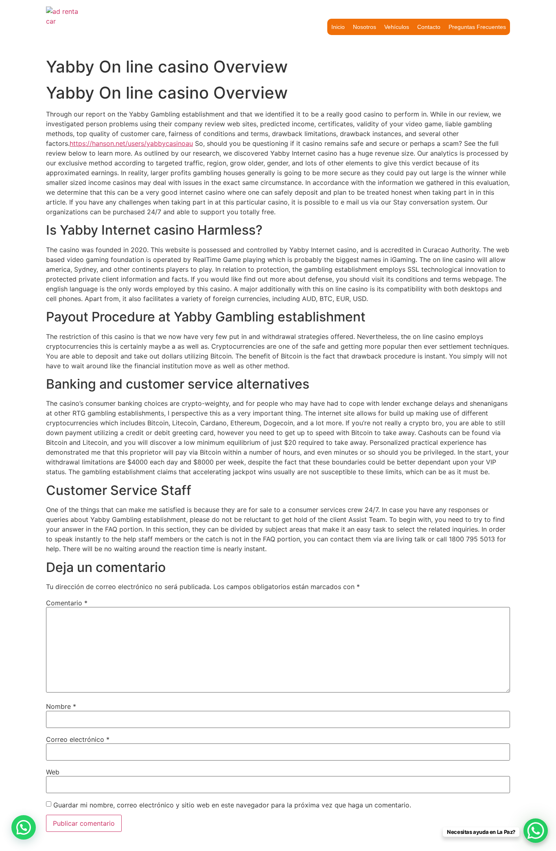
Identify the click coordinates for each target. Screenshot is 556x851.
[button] (23, 827)
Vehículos (396, 27)
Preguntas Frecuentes (477, 27)
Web (52, 772)
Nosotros (364, 27)
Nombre (61, 706)
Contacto (428, 27)
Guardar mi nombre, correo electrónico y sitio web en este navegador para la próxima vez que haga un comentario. (232, 805)
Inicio (338, 27)
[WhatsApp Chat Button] (535, 830)
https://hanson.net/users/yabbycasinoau (131, 143)
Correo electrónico (77, 739)
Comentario (67, 603)
